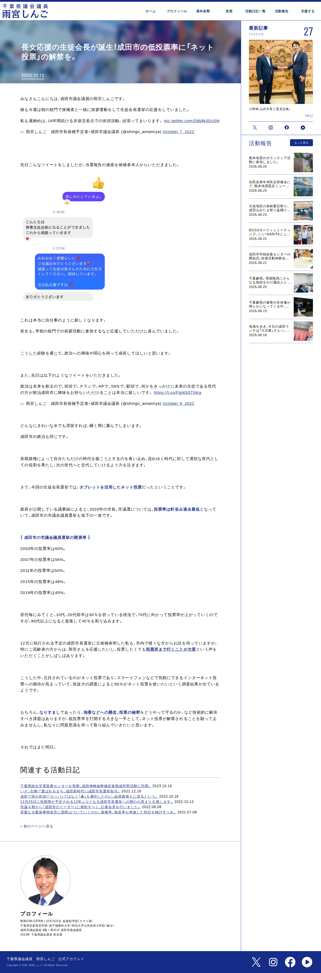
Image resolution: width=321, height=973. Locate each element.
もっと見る (301, 142)
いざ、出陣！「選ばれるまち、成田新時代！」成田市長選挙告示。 (70, 791)
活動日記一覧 (255, 11)
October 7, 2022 (178, 132)
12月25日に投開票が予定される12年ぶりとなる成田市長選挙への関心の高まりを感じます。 (96, 802)
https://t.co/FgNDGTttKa (177, 392)
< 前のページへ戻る (36, 826)
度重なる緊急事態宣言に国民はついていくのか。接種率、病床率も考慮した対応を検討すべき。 (98, 812)
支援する (308, 11)
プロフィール (177, 11)
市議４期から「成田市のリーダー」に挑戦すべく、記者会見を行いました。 (80, 807)
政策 (229, 11)
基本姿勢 (203, 11)
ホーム (150, 11)
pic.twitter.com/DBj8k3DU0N (192, 121)
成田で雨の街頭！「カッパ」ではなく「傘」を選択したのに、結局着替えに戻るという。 (89, 796)
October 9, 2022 (178, 403)
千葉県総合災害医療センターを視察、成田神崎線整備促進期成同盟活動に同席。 (85, 786)
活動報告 (282, 11)
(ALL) (309, 115)
